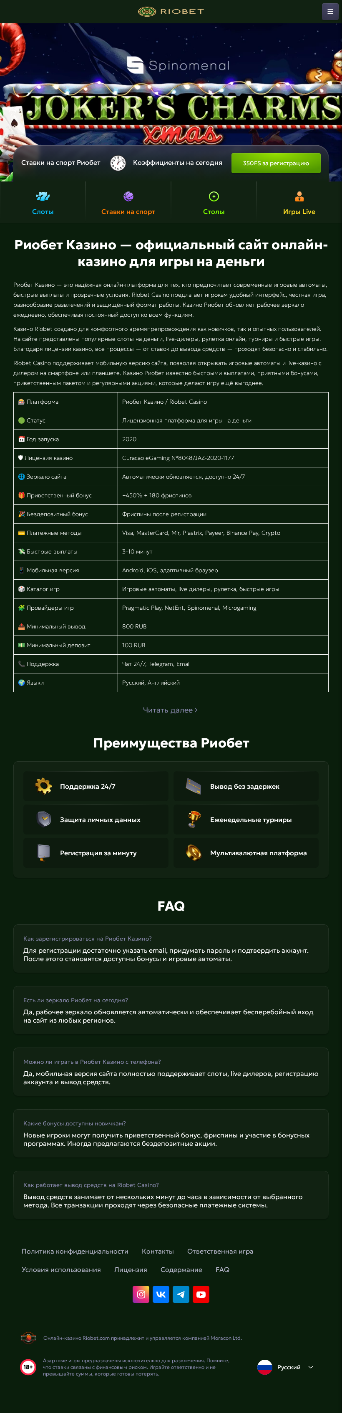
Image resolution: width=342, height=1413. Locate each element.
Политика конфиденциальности (75, 1251)
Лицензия (130, 1269)
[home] (171, 12)
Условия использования (61, 1269)
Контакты (158, 1251)
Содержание (181, 1269)
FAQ (222, 1269)
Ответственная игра (220, 1251)
